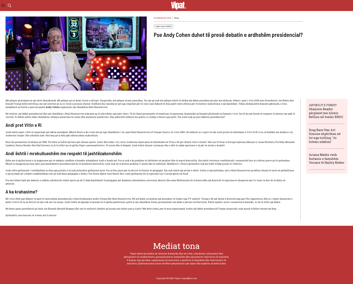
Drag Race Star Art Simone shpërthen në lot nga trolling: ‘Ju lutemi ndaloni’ (325, 136)
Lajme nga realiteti (163, 26)
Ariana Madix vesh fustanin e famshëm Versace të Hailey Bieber (326, 159)
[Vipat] (178, 5)
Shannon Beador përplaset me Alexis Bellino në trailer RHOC (326, 113)
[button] (9, 5)
